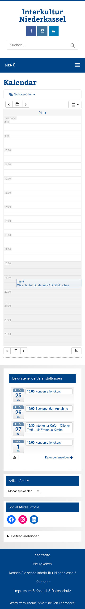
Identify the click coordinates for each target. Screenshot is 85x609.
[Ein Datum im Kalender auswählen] (17, 104)
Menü (10, 65)
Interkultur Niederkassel (42, 15)
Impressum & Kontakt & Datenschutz (42, 591)
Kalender (43, 582)
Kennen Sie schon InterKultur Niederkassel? (42, 573)
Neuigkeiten (42, 564)
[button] (76, 351)
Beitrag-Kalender (25, 536)
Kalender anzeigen (57, 457)
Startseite (42, 555)
